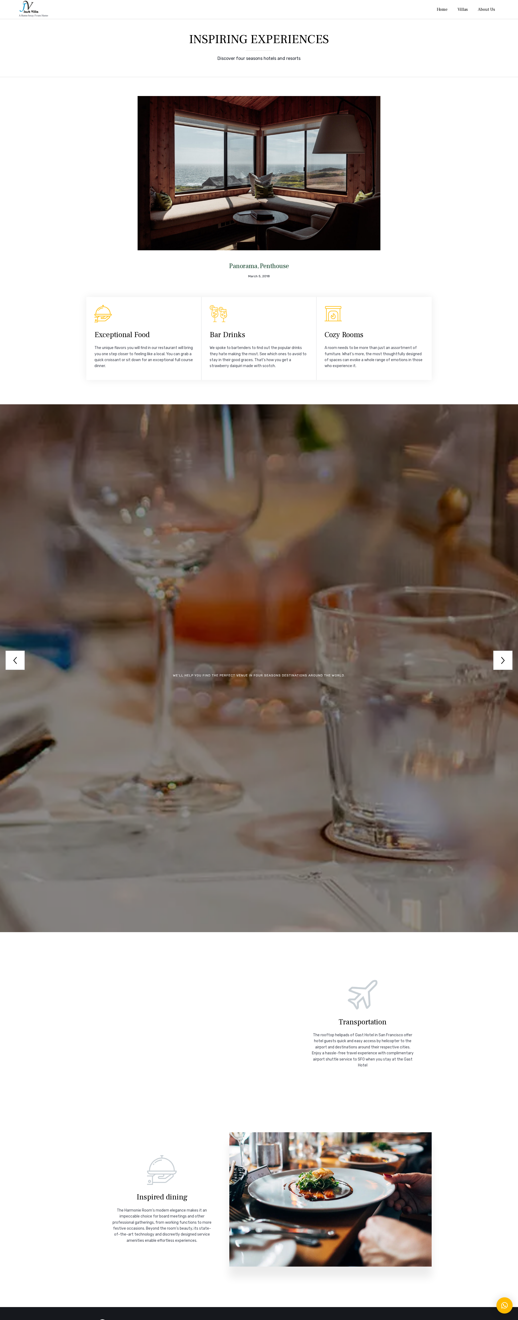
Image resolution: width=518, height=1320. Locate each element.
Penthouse (274, 266)
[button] (504, 1305)
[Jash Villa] (33, 7)
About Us (486, 9)
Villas (463, 9)
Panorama (243, 266)
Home (442, 9)
